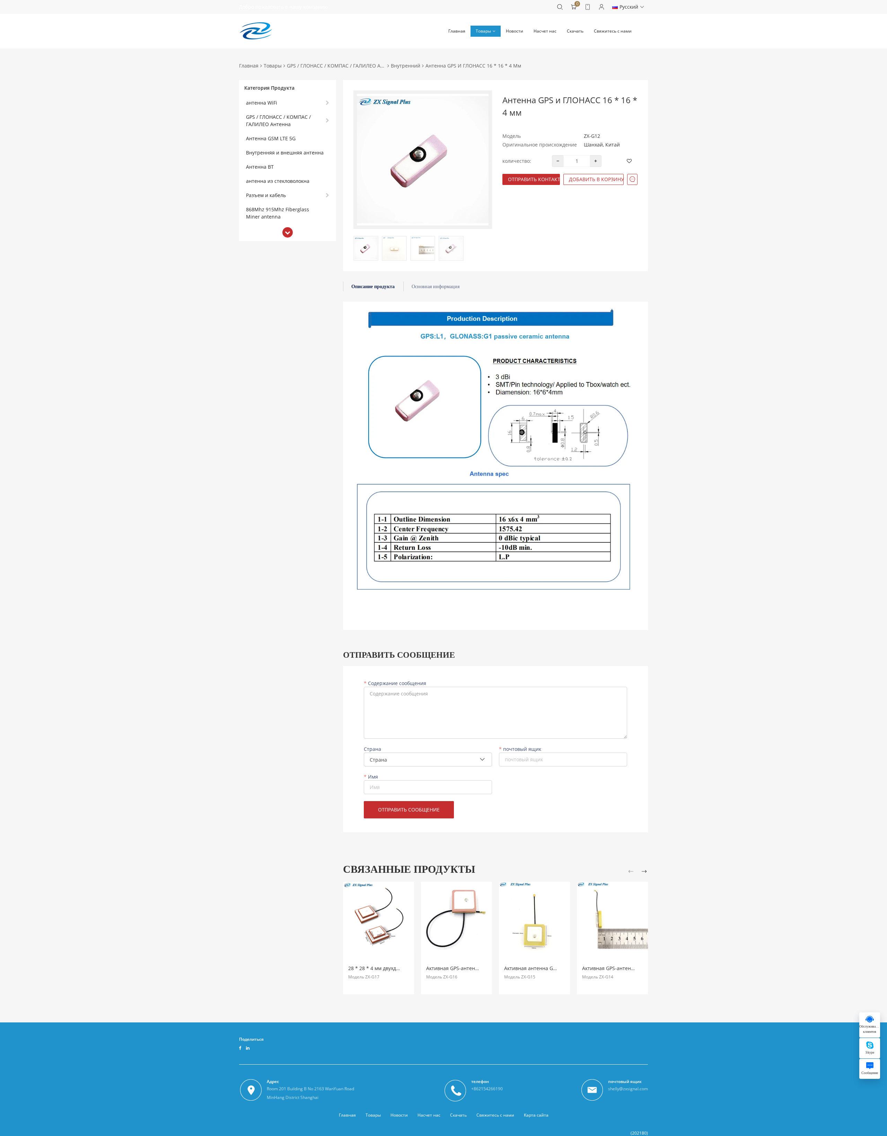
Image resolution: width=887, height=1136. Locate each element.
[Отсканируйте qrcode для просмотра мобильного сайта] (588, 7)
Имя (372, 777)
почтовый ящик (521, 749)
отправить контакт (534, 179)
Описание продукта (373, 286)
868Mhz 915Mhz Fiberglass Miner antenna (277, 213)
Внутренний (405, 65)
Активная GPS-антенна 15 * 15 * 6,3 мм (628, 968)
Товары (483, 31)
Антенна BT (260, 166)
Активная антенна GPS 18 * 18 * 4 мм (548, 968)
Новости (514, 31)
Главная (456, 31)
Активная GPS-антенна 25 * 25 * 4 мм (471, 968)
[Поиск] (560, 7)
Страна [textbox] (378, 759)
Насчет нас (545, 31)
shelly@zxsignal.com (628, 1089)
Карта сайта (536, 1115)
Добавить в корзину (596, 179)
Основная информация (435, 286)
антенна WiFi (261, 102)
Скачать (575, 31)
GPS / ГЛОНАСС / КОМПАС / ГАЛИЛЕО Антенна (342, 65)
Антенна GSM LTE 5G (271, 138)
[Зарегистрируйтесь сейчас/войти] (601, 7)
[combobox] (428, 759)
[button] (632, 872)
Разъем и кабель (266, 195)
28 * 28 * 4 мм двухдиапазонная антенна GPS (402, 968)
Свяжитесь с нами (613, 31)
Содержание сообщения (396, 683)
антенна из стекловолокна (277, 181)
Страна (372, 749)
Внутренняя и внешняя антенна (285, 152)
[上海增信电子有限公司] (256, 31)
